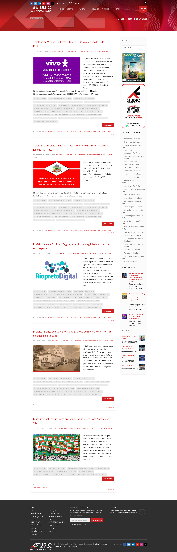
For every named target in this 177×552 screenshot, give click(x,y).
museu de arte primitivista (44, 474)
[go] (142, 48)
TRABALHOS (53, 525)
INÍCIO (32, 510)
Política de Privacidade (62, 546)
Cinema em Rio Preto (132, 142)
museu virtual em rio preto (80, 474)
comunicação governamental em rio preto (69, 102)
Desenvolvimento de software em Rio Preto (130, 163)
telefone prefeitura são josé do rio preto (71, 220)
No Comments (110, 134)
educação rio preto (78, 114)
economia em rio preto (43, 114)
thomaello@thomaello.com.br (126, 512)
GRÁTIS (143, 9)
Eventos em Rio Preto (132, 170)
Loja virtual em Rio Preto (133, 198)
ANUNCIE (52, 531)
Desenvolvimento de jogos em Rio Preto (133, 157)
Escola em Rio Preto (131, 167)
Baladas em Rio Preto (132, 139)
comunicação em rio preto (44, 102)
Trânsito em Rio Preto (132, 250)
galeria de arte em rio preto (67, 471)
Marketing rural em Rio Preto (132, 222)
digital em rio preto (82, 111)
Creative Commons (100, 544)
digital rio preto (97, 111)
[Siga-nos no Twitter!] (35, 3)
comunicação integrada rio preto (46, 105)
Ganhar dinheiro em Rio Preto (132, 181)
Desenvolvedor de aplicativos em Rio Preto (131, 152)
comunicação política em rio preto (71, 105)
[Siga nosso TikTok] (52, 3)
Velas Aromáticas (130, 262)
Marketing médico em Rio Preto (132, 211)
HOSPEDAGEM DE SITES (55, 517)
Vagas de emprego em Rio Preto (133, 257)
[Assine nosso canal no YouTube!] (43, 3)
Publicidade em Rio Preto (79, 131)
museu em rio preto (62, 474)
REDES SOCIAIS (54, 513)
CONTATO (34, 534)
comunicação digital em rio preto (60, 98)
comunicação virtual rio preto (45, 111)
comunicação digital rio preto (84, 98)
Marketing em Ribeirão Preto (131, 202)
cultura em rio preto (65, 111)
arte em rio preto (41, 98)
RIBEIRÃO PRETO (36, 531)
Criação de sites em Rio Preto (131, 146)
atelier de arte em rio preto (78, 468)
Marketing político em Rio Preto (132, 216)
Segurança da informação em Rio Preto (132, 240)
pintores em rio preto (99, 474)
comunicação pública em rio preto (96, 105)
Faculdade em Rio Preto (133, 174)
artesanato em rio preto (57, 468)
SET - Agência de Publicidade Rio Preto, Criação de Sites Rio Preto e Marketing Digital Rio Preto (81, 253)
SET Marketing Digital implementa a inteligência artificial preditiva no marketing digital (136, 277)
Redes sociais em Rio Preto (95, 485)
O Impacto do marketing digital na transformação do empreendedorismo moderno (137, 298)
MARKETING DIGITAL (57, 522)
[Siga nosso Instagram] (48, 3)
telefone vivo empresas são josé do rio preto (74, 118)
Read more (108, 125)
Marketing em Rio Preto (64, 131)
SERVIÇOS (52, 510)
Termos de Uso (78, 546)
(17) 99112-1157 (77, 3)
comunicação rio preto (43, 108)
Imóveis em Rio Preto (132, 186)
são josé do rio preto (94, 114)
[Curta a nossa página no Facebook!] (31, 3)
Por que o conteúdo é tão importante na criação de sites (136, 316)
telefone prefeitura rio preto (45, 220)
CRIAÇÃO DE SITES (37, 513)
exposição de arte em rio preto (45, 471)
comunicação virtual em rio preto (88, 108)
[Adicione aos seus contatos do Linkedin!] (39, 3)
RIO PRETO (53, 528)
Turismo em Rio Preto (132, 253)
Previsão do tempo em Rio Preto (133, 228)
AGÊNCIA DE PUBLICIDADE (35, 523)
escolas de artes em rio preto (100, 468)
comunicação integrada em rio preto (97, 102)
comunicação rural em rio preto (64, 108)
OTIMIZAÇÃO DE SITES (36, 517)
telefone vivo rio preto (99, 118)
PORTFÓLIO (34, 528)
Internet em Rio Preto (49, 131)
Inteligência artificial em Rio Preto (133, 190)
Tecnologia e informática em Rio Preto (99, 131)
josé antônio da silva (86, 471)
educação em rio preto (61, 114)
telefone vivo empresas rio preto (46, 118)
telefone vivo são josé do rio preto (46, 121)
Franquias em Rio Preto (133, 177)
